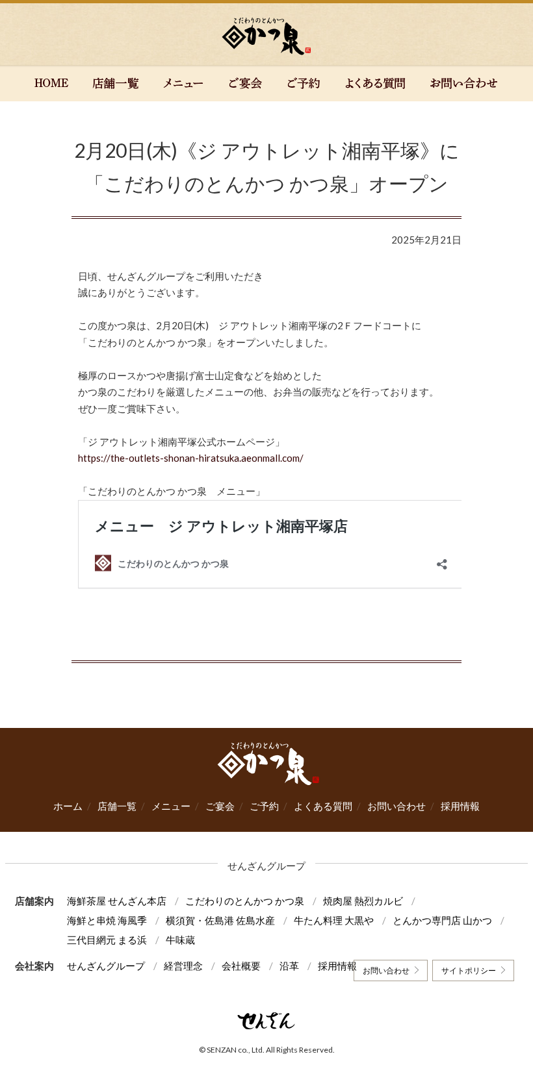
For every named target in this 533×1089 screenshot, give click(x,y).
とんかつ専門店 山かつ (442, 920)
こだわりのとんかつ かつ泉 (244, 901)
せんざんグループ (106, 965)
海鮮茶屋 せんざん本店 (116, 901)
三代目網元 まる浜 (107, 939)
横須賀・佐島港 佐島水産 (220, 920)
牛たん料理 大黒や (334, 920)
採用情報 (460, 806)
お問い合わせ (396, 806)
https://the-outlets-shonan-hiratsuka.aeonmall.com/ (191, 458)
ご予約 (264, 806)
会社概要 (241, 965)
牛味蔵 (180, 939)
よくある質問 (323, 806)
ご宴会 (220, 806)
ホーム (68, 806)
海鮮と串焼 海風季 (107, 920)
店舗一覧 (117, 806)
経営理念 (183, 965)
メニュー (170, 806)
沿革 (289, 965)
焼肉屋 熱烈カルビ (363, 901)
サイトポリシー (468, 970)
